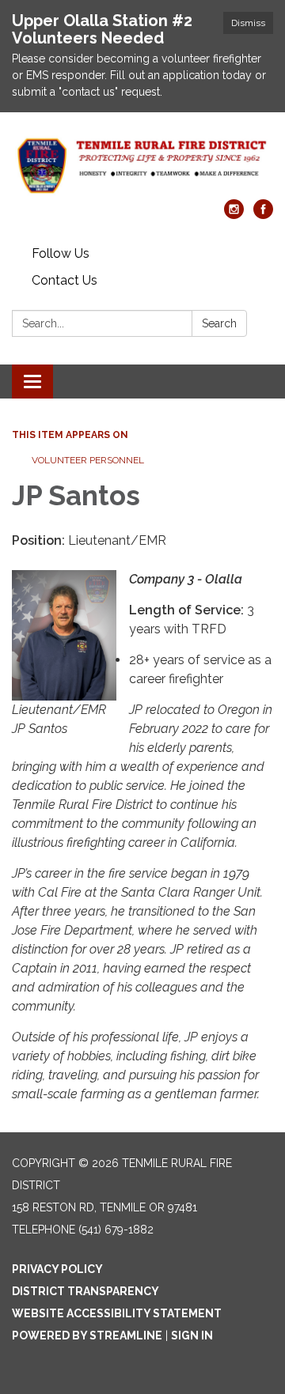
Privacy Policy (57, 1269)
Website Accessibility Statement (117, 1313)
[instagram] (234, 214)
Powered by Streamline (87, 1335)
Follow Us (60, 253)
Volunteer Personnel (88, 460)
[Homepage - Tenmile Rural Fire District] (142, 163)
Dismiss (248, 22)
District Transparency (85, 1291)
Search (219, 323)
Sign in (192, 1335)
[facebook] (263, 214)
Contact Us (64, 280)
